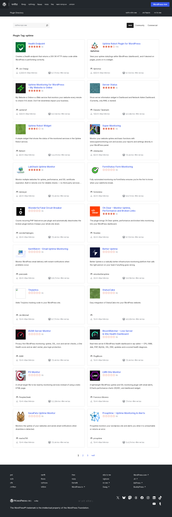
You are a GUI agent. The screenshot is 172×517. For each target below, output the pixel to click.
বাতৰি (11, 479)
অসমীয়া (36, 501)
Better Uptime (110, 249)
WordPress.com (141, 475)
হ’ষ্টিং (11, 483)
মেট (136, 479)
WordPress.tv (78, 487)
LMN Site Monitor (111, 372)
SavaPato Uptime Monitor (41, 413)
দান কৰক (106, 483)
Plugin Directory (16, 13)
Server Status (109, 84)
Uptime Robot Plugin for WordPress (121, 43)
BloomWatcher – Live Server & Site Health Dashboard (117, 332)
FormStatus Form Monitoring (117, 166)
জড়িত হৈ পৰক (107, 475)
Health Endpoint (36, 43)
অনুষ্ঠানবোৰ (106, 479)
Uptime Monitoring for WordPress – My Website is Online (46, 86)
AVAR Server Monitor (39, 331)
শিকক (73, 475)
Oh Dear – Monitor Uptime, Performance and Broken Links (118, 209)
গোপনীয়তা (13, 487)
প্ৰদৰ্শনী (43, 475)
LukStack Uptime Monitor (41, 166)
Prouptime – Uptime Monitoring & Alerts (123, 413)
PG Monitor (34, 372)
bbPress (138, 483)
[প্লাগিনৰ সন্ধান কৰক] (47, 25)
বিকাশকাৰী (75, 483)
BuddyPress (140, 487)
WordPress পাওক (160, 4)
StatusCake (108, 290)
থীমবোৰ (43, 479)
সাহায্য (74, 479)
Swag (106, 487)
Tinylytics (33, 290)
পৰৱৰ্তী (93, 455)
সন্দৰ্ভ (11, 475)
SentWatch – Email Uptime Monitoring (48, 249)
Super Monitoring (111, 125)
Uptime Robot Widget (39, 125)
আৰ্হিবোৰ (43, 487)
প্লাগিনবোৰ (44, 483)
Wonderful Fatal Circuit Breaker (45, 207)
